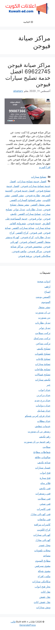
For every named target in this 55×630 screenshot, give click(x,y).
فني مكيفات (43, 519)
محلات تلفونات (42, 550)
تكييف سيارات (42, 379)
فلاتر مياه (45, 483)
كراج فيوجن (27, 237)
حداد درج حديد (42, 400)
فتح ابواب (45, 472)
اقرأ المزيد (44, 167)
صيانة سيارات (43, 227)
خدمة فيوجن (34, 223)
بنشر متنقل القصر (40, 204)
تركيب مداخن (43, 343)
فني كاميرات (43, 509)
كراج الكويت (43, 529)
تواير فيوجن (35, 218)
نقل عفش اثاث (42, 602)
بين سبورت (44, 317)
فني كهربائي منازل (40, 514)
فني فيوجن (36, 232)
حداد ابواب (44, 390)
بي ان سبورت (42, 312)
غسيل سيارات (42, 467)
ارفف (47, 286)
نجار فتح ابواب (42, 586)
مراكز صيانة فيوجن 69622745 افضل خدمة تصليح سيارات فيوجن (27, 74)
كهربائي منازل (42, 540)
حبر (48, 384)
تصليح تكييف (43, 348)
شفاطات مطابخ (41, 452)
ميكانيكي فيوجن (41, 255)
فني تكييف (44, 488)
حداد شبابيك (43, 410)
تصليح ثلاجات (43, 358)
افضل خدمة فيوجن (24, 190)
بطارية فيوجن (33, 195)
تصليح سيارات (38, 176)
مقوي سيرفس (42, 565)
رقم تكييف (44, 436)
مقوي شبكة (44, 571)
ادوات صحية (43, 281)
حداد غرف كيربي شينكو (37, 415)
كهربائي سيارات (41, 534)
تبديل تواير (19, 209)
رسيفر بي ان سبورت (39, 431)
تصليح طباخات (42, 369)
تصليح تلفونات (42, 353)
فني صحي (45, 503)
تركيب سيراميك (42, 338)
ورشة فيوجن (25, 255)
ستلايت (46, 446)
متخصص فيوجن (33, 246)
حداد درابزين (43, 395)
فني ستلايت (44, 498)
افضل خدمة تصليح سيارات (31, 181)
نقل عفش (44, 596)
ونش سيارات (43, 607)
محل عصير (44, 545)
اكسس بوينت (43, 296)
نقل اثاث (45, 591)
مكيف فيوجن (19, 251)
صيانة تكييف (43, 462)
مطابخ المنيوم (42, 560)
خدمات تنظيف (42, 426)
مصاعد (46, 555)
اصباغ (47, 291)
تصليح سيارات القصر (29, 213)
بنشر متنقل (44, 307)
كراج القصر (22, 232)
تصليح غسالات (42, 374)
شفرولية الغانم (18, 223)
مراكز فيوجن (35, 251)
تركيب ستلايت (42, 333)
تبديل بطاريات (34, 209)
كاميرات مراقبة (42, 524)
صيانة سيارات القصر (23, 227)
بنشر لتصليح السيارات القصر (25, 200)
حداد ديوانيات (43, 405)
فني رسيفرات (42, 493)
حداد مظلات (43, 421)
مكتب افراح (44, 576)
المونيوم (45, 302)
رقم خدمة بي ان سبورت (37, 441)
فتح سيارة (45, 478)
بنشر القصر (17, 195)
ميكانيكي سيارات (41, 581)
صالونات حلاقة (42, 457)
